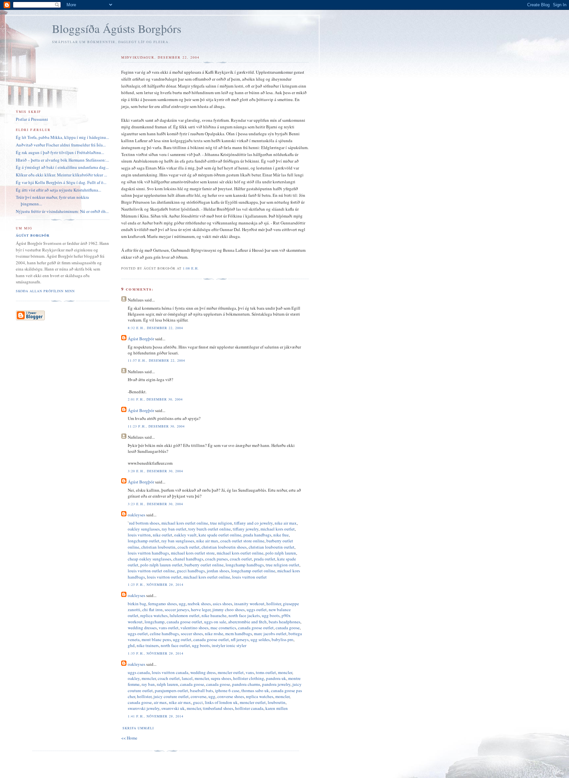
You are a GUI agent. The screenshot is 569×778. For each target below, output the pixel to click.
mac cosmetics (223, 628)
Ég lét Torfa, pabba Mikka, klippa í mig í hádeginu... (62, 137)
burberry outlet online (204, 565)
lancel (187, 678)
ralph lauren (167, 684)
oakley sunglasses (144, 529)
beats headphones (284, 622)
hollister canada (249, 708)
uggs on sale (215, 622)
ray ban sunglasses (177, 541)
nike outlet (162, 535)
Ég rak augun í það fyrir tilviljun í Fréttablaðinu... (60, 152)
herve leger (200, 609)
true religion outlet (282, 565)
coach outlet (188, 547)
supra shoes (221, 678)
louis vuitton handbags (148, 553)
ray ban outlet (174, 529)
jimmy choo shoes (228, 609)
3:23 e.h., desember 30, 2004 (155, 504)
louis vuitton (139, 535)
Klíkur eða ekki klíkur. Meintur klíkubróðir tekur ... (61, 175)
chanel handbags (188, 559)
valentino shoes (194, 628)
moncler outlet (231, 672)
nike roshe (214, 633)
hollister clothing (248, 678)
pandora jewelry (276, 684)
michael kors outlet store (193, 553)
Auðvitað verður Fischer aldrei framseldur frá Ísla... (61, 145)
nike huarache (214, 615)
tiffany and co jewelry (253, 523)
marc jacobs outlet (270, 633)
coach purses (216, 559)
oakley (134, 678)
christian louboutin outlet (271, 547)
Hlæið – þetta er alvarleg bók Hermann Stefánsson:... (62, 160)
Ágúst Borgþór (141, 339)
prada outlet (264, 559)
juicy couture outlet (171, 696)
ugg (182, 604)
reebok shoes (199, 604)
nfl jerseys (240, 639)
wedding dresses (142, 628)
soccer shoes (192, 633)
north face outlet (175, 645)
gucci (198, 702)
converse (198, 696)
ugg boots (271, 615)
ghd (131, 645)
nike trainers (148, 645)
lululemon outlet (185, 615)
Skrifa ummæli (137, 728)
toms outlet (266, 672)
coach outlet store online (242, 541)
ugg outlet (182, 639)
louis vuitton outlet (164, 577)
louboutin (276, 702)
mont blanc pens (156, 639)
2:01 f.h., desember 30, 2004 (155, 399)
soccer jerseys (177, 609)
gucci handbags (191, 571)
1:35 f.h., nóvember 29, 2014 (155, 653)
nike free (281, 535)
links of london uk (221, 702)
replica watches (154, 615)
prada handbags (257, 535)
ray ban (148, 684)
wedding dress (203, 672)
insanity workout (249, 604)
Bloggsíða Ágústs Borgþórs (116, 28)
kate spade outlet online (220, 535)
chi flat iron (152, 609)
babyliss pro (282, 639)
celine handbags (164, 633)
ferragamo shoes (162, 604)
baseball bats (201, 690)
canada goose (288, 628)
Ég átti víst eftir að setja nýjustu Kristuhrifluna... (58, 190)
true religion (221, 523)
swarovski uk (173, 708)
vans (250, 672)
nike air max (286, 523)
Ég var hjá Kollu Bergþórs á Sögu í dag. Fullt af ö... (61, 182)
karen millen (276, 708)
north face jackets (244, 615)
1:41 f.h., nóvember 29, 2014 (155, 716)
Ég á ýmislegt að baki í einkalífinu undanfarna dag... (62, 167)
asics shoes (222, 604)
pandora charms (246, 684)
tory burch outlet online (209, 529)
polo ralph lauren (280, 553)
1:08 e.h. (191, 268)
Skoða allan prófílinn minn (45, 291)
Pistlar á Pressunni (32, 119)
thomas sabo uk (255, 690)
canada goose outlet (184, 622)
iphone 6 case (227, 690)
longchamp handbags (245, 565)
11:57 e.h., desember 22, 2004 (156, 360)
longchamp (155, 622)
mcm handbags (238, 633)
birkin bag (137, 604)
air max (160, 702)
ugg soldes (260, 639)
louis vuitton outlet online (151, 571)
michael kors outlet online (184, 523)
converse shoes (230, 696)
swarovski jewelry (143, 708)
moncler (285, 672)
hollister (273, 604)
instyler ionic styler (229, 645)
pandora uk (276, 678)
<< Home (129, 738)
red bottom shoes (144, 523)
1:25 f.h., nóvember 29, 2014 (155, 584)
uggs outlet (257, 609)
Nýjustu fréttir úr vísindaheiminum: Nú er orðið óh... (62, 211)
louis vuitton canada (170, 672)
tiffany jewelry (245, 529)
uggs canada (139, 672)
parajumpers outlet (171, 690)
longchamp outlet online (253, 571)
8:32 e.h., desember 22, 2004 (155, 327)
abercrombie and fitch (247, 622)
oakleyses (136, 515)
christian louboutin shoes (224, 547)
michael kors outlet (277, 529)
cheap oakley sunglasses (149, 559)
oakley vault (185, 535)
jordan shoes (218, 571)
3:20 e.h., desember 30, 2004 (155, 471)
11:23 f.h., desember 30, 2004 (156, 426)
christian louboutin (158, 547)
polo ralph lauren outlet (161, 565)
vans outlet (168, 628)
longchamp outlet (143, 541)
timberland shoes (218, 708)
